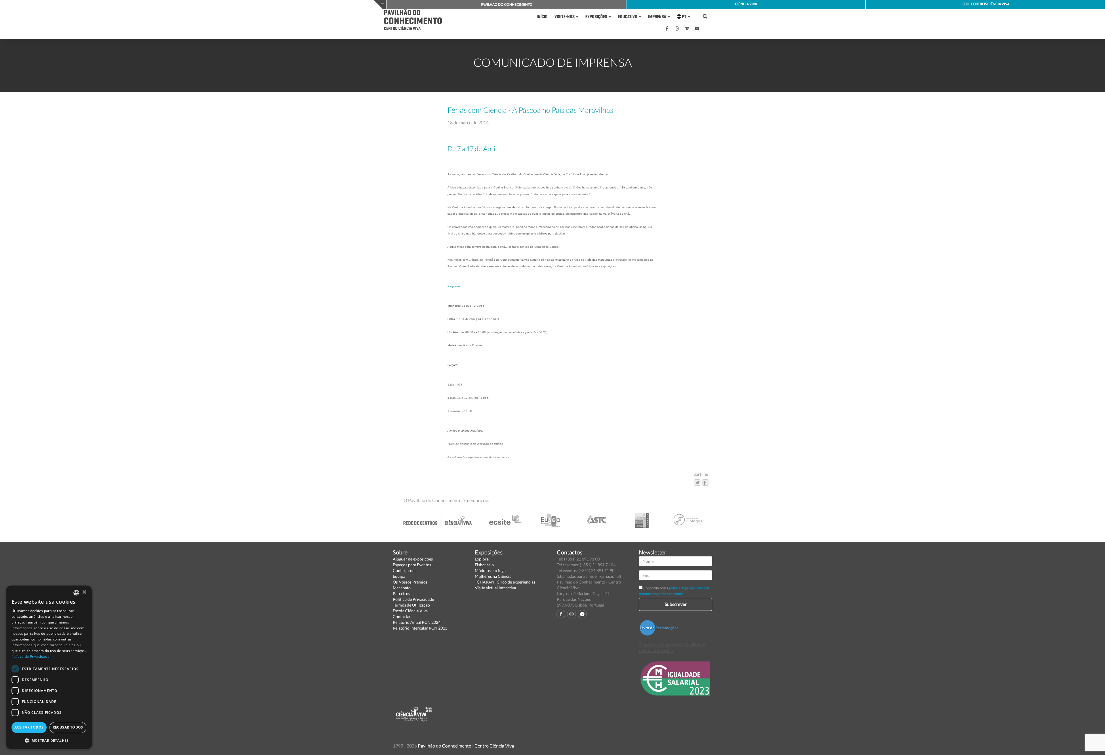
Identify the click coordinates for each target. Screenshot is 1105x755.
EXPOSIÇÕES (596, 17)
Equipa (399, 576)
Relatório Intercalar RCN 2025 (420, 628)
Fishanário (484, 564)
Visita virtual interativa (495, 587)
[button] (49, 740)
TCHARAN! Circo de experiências (505, 581)
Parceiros (401, 593)
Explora (482, 558)
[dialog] (49, 667)
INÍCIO (542, 17)
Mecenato (402, 587)
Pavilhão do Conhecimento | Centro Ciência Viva (466, 745)
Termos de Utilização (411, 605)
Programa (453, 286)
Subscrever (676, 604)
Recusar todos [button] (68, 727)
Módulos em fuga (490, 570)
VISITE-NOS (565, 17)
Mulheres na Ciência (493, 576)
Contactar (402, 616)
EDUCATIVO (628, 17)
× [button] (84, 592)
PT (684, 17)
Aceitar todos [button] (28, 727)
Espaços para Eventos (412, 564)
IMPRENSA (657, 17)
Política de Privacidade (413, 599)
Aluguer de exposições (413, 558)
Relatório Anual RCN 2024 (417, 622)
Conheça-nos (404, 570)
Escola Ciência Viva (410, 610)
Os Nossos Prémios (410, 581)
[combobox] (76, 593)
